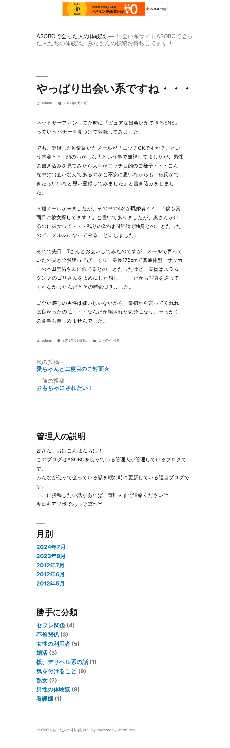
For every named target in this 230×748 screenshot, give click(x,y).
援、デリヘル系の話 (62, 662)
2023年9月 (51, 556)
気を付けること (56, 671)
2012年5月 (50, 583)
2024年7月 (51, 546)
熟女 (42, 680)
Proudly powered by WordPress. (109, 730)
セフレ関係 (50, 625)
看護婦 (44, 698)
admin (47, 103)
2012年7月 (50, 565)
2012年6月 (50, 574)
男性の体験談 (53, 689)
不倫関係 (47, 634)
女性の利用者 (108, 340)
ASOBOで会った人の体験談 (71, 36)
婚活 (42, 652)
